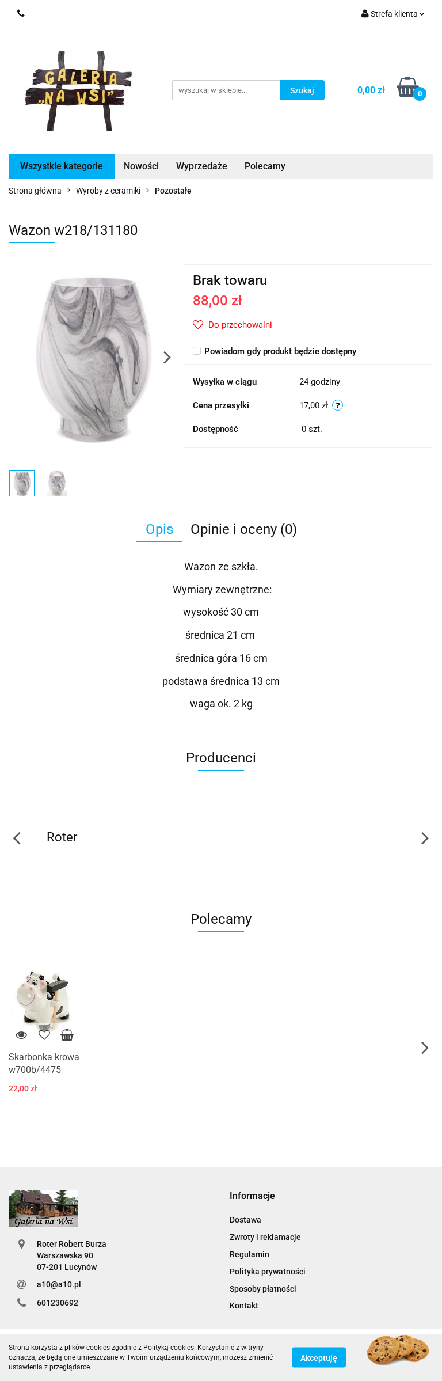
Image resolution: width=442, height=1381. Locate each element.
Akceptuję (318, 1358)
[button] (252, 1196)
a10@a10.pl (59, 1284)
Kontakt (244, 1305)
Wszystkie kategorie (61, 166)
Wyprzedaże (201, 166)
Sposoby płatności (263, 1288)
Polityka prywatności (268, 1271)
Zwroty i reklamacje (265, 1237)
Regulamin (249, 1254)
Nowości (141, 166)
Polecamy (265, 166)
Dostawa (245, 1219)
